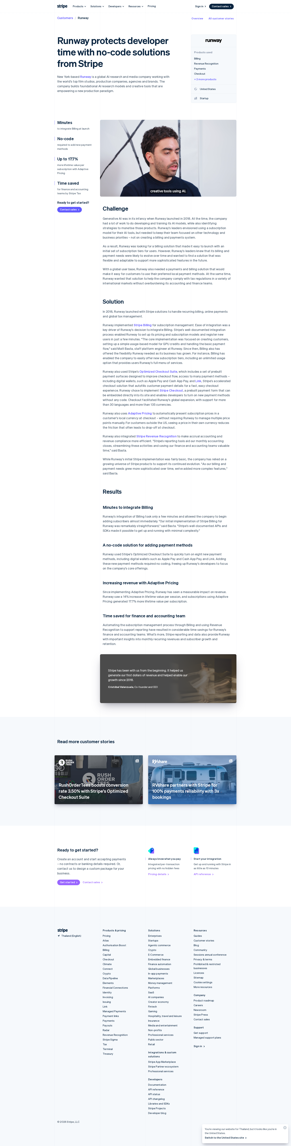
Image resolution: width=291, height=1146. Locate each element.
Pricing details (157, 874)
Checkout (108, 959)
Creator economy (158, 1001)
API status (154, 1094)
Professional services (160, 1034)
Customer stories (204, 940)
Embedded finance (159, 959)
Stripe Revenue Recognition (156, 436)
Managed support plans (207, 1037)
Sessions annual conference (210, 954)
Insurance (153, 1020)
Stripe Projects (157, 1108)
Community (200, 950)
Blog (196, 945)
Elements (108, 983)
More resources (203, 987)
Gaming (152, 1011)
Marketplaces (156, 978)
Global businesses (159, 968)
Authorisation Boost (114, 945)
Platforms (154, 987)
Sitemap (198, 977)
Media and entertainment (163, 1025)
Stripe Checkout (171, 390)
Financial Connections (115, 987)
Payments (109, 1020)
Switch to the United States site (224, 1137)
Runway (85, 77)
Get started (67, 882)
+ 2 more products (205, 79)
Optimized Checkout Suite (158, 371)
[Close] (284, 1128)
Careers (198, 1005)
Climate (107, 964)
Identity (107, 992)
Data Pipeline (110, 978)
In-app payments (158, 973)
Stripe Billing (143, 325)
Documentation (157, 1084)
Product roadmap (204, 1000)
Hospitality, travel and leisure (165, 1016)
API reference (202, 874)
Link (198, 381)
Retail (151, 1044)
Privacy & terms (203, 959)
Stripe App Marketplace (162, 1061)
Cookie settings (203, 982)
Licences (199, 972)
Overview (197, 18)
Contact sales (220, 6)
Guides (198, 935)
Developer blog (157, 1113)
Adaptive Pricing (140, 413)
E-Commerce (156, 954)
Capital (107, 954)
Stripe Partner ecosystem (163, 1066)
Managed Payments (114, 1011)
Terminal (108, 1049)
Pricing (152, 6)
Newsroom (200, 1010)
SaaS (151, 992)
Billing (106, 950)
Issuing (107, 1001)
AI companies (156, 997)
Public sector (156, 1039)
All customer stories (221, 18)
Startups (153, 940)
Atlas (106, 940)
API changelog (156, 1099)
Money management (160, 983)
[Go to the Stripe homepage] (61, 930)
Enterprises (155, 935)
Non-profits (155, 1030)
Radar (106, 1030)
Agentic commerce (159, 945)
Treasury (108, 1053)
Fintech (152, 1006)
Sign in (199, 6)
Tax (105, 1044)
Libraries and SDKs (159, 1103)
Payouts (107, 1025)
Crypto (107, 973)
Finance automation (159, 964)
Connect (108, 968)
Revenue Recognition (115, 1034)
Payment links (111, 1016)
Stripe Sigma (110, 1039)
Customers (65, 18)
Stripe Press (201, 1014)
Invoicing (108, 997)
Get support (201, 1032)
